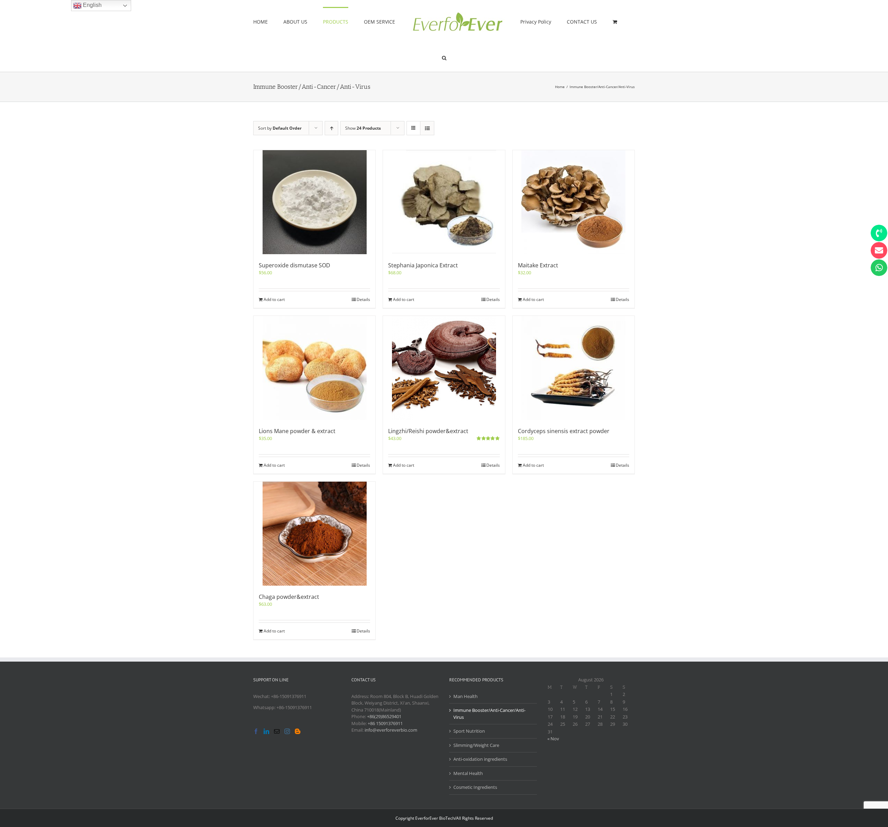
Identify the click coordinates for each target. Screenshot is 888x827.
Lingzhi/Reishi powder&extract (428, 431)
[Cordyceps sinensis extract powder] (573, 368)
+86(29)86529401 (384, 716)
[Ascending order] (331, 128)
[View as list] (427, 128)
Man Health (465, 696)
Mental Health (468, 773)
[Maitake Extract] (573, 202)
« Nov (553, 738)
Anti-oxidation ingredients (480, 759)
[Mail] (277, 731)
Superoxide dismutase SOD (294, 265)
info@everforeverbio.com (391, 730)
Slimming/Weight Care (476, 745)
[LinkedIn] (266, 731)
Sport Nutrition (469, 731)
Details (363, 299)
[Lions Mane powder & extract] (314, 368)
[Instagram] (287, 731)
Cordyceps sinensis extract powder (563, 431)
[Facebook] (256, 731)
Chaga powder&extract (289, 597)
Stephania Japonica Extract (423, 265)
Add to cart (274, 299)
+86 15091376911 (385, 723)
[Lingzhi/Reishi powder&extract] (444, 368)
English (92, 5)
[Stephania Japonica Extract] (444, 202)
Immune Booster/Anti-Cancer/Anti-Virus (489, 713)
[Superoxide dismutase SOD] (314, 202)
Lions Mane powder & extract (297, 431)
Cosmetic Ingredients (475, 787)
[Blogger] (297, 731)
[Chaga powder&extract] (314, 534)
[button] (602, 21)
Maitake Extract (538, 265)
